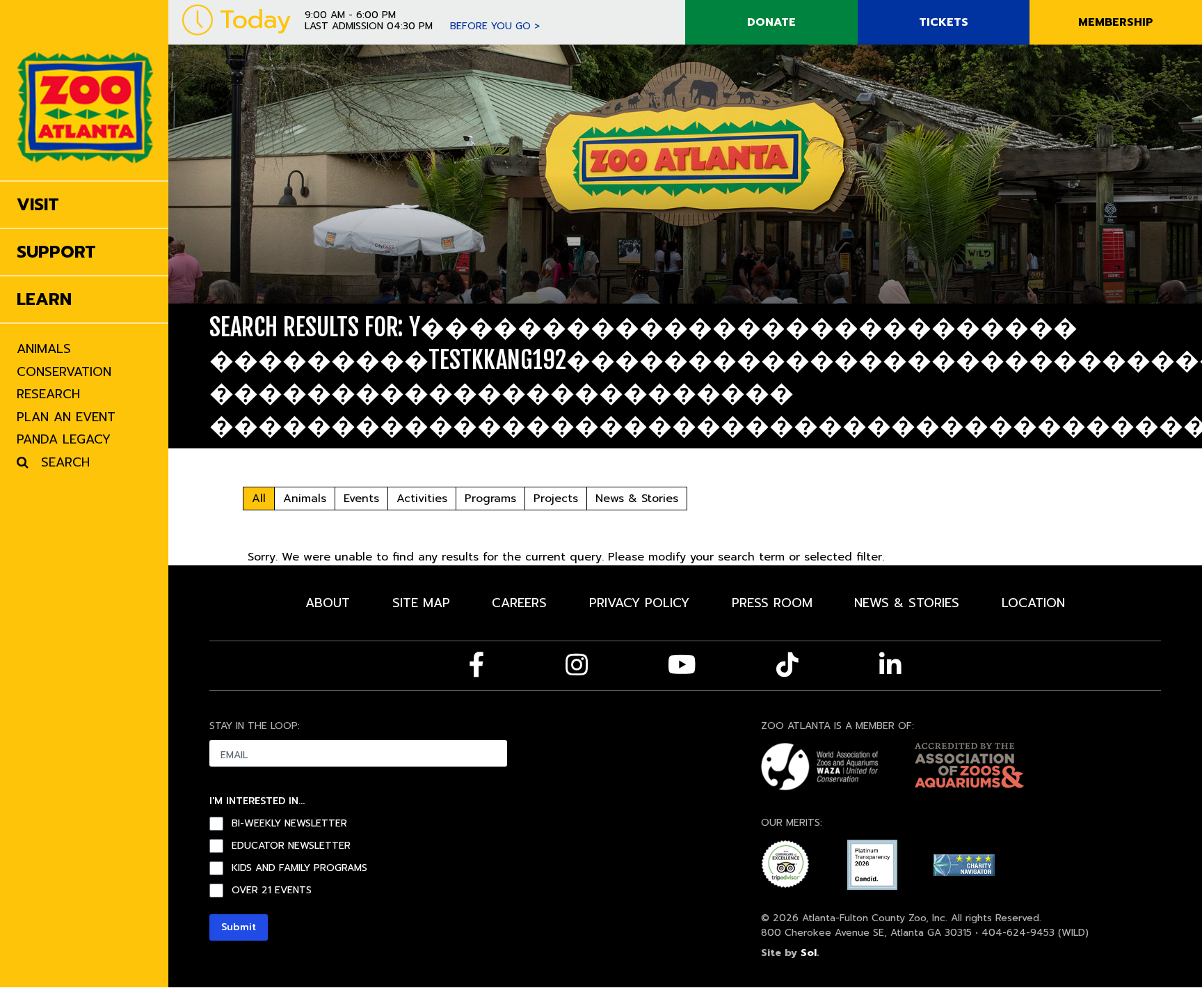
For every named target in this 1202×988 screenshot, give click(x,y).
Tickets (943, 22)
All (259, 498)
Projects (556, 498)
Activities (421, 498)
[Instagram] (577, 664)
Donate (771, 22)
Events (361, 498)
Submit (238, 927)
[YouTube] (682, 664)
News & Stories (636, 498)
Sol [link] (809, 953)
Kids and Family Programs (299, 868)
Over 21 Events (272, 890)
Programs (490, 498)
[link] (85, 90)
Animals (304, 498)
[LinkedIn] (890, 664)
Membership (1115, 22)
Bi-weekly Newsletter (289, 824)
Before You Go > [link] (495, 26)
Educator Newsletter (291, 846)
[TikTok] (787, 664)
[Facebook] (477, 664)
